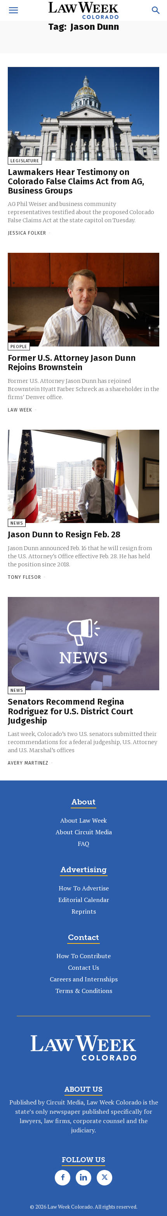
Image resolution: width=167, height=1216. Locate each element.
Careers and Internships (84, 979)
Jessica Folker (27, 233)
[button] (13, 10)
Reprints (83, 911)
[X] (104, 1177)
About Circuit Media (84, 832)
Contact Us (83, 967)
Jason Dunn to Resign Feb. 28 (64, 534)
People (18, 346)
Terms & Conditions (83, 990)
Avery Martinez (28, 763)
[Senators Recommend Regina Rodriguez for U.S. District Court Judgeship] (83, 644)
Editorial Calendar (83, 899)
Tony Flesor (24, 577)
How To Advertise (84, 888)
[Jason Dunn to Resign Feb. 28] (83, 476)
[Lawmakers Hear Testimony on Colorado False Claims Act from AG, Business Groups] (83, 114)
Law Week (20, 410)
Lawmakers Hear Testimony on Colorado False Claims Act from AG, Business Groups (76, 181)
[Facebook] (62, 1177)
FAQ (83, 843)
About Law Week (83, 820)
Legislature (24, 160)
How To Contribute (83, 956)
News (16, 523)
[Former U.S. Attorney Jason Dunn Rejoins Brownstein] (83, 299)
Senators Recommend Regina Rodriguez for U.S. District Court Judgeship (70, 710)
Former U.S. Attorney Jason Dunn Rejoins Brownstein (72, 362)
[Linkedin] (83, 1177)
